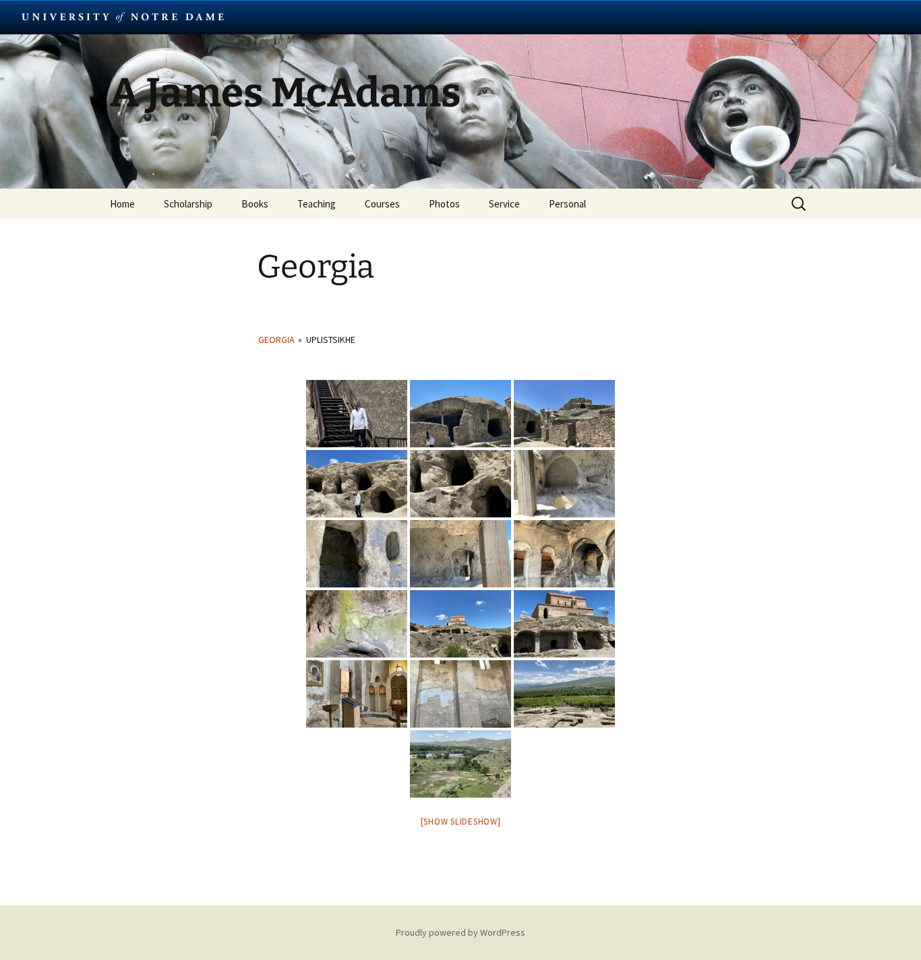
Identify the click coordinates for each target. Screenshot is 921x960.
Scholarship (188, 203)
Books (254, 203)
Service (504, 203)
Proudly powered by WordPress (460, 932)
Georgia (276, 339)
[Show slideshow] (461, 821)
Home (122, 203)
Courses (382, 203)
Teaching (316, 203)
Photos (444, 203)
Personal (567, 203)
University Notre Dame (123, 17)
